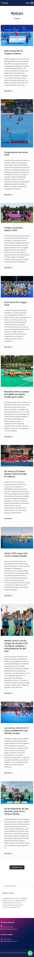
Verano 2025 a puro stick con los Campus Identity (16, 554)
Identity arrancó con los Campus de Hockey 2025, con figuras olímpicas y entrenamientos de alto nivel (16, 645)
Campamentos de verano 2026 (11, 902)
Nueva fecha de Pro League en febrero (13, 52)
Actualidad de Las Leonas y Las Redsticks (15, 898)
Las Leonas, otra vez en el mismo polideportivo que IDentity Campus (16, 730)
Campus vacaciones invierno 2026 (13, 229)
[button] (30, 953)
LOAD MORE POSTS (17, 867)
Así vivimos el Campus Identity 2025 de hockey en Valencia (15, 474)
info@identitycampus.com (10, 929)
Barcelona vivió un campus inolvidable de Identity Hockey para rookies (16, 394)
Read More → (9, 91)
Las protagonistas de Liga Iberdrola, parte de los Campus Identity (16, 811)
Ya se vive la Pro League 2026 (11, 907)
